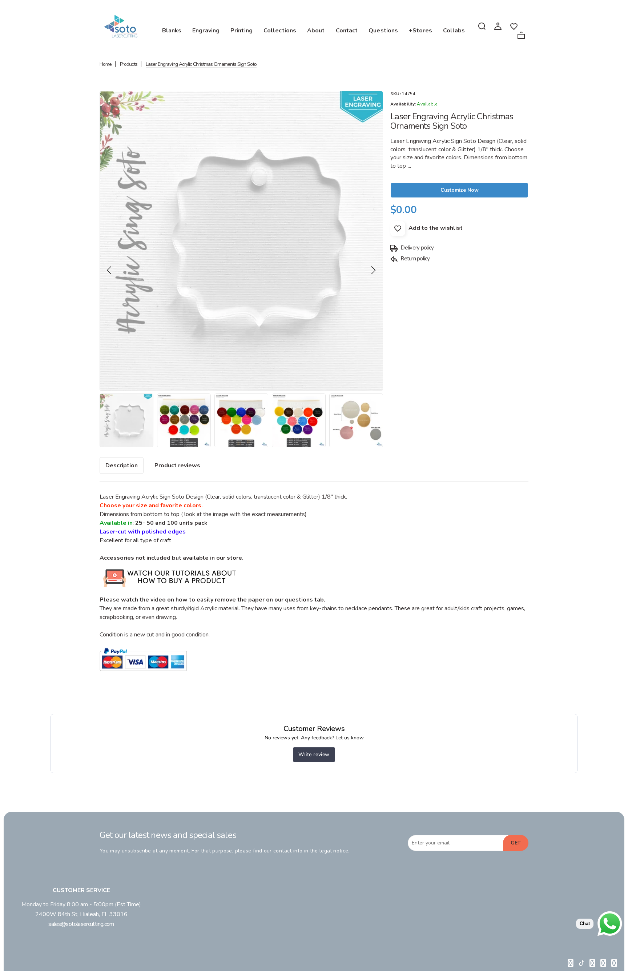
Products (128, 64)
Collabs (454, 31)
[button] (109, 270)
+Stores (420, 31)
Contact (347, 31)
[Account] (498, 25)
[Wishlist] (514, 26)
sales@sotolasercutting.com (81, 924)
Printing (241, 31)
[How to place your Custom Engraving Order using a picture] (170, 591)
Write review (314, 754)
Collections (279, 31)
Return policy (414, 258)
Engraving (206, 31)
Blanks (172, 31)
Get (516, 842)
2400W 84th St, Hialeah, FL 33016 (81, 914)
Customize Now (459, 190)
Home (106, 64)
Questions (383, 31)
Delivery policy (416, 247)
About (316, 31)
